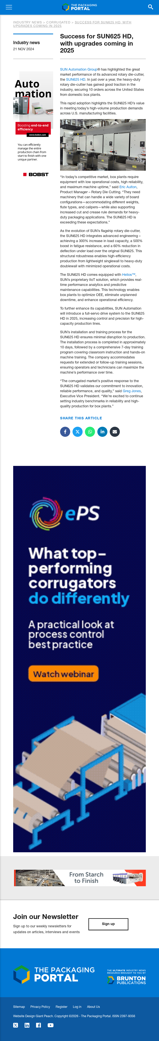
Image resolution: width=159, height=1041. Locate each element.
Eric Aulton (128, 187)
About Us (93, 1006)
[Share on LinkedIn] (102, 432)
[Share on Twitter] (78, 432)
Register (61, 1006)
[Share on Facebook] (65, 432)
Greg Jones (132, 391)
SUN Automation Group (78, 69)
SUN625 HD (75, 79)
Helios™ (128, 274)
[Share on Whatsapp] (90, 432)
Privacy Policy (40, 1006)
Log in (77, 1006)
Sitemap (19, 1006)
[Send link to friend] (115, 432)
